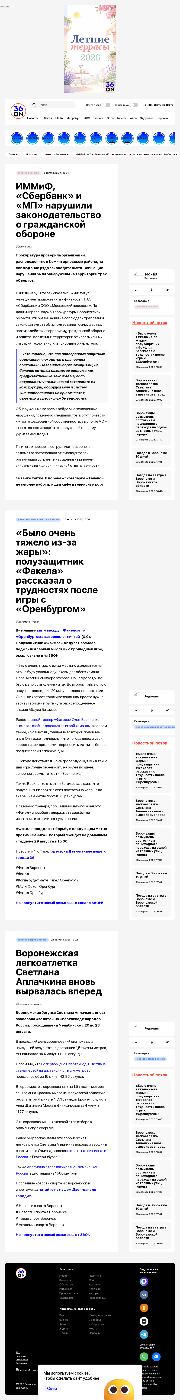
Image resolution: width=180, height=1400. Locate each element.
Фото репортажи (100, 1315)
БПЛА (59, 118)
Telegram (144, 1334)
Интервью (65, 1289)
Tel (144, 1356)
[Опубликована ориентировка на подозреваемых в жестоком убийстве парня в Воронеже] (127, 138)
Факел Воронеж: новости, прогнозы (38, 519)
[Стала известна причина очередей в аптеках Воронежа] (17, 138)
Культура (65, 1280)
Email (156, 1356)
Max (144, 1281)
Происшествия (68, 1293)
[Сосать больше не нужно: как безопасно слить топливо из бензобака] (143, 138)
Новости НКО (97, 1297)
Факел (47, 118)
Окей (52, 1388)
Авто (133, 118)
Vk (144, 1294)
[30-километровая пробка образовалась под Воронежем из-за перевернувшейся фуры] (80, 138)
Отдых (63, 1333)
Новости (32, 118)
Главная (13, 154)
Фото (110, 118)
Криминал (95, 1284)
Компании (95, 1289)
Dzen (144, 1321)
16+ (18, 1352)
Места (93, 1328)
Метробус (73, 118)
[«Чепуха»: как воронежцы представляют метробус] (64, 138)
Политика (95, 1275)
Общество (66, 1284)
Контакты (21, 1363)
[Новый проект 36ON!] (96, 138)
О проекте (22, 1359)
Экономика (66, 1297)
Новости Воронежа (56, 154)
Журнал (64, 1328)
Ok (144, 1308)
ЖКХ (86, 118)
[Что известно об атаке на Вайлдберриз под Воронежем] (48, 138)
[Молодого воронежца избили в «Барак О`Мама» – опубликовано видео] (159, 138)
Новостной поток (149, 322)
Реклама (21, 1356)
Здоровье (146, 118)
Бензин (98, 118)
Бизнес (122, 118)
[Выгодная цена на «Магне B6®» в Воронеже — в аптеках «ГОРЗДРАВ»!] (32, 138)
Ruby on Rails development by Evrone (148, 1384)
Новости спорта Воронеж (32, 939)
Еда (61, 1315)
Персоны (162, 118)
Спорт (93, 1280)
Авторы (94, 1293)
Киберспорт (96, 1324)
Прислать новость (160, 104)
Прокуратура (28, 255)
